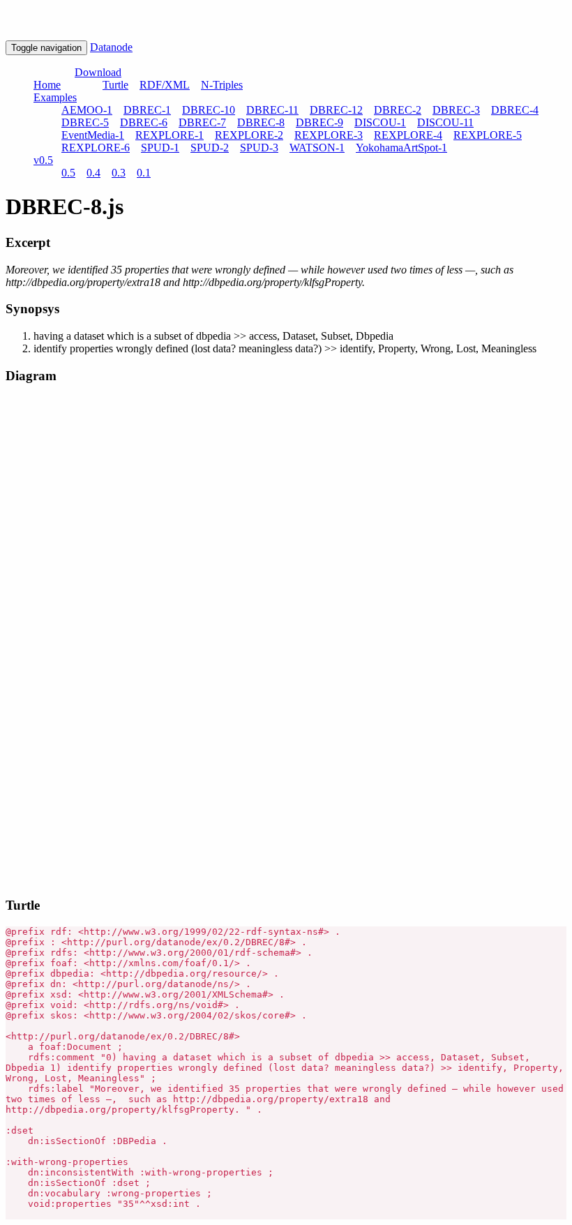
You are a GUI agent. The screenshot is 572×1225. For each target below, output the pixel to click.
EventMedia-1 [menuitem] (92, 135)
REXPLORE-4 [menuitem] (408, 135)
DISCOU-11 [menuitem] (445, 122)
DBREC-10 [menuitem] (208, 110)
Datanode (111, 47)
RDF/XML (165, 85)
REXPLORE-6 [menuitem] (95, 147)
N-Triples (222, 85)
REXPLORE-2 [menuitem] (249, 135)
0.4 (93, 173)
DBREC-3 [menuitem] (456, 110)
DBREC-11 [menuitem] (272, 110)
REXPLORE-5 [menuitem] (487, 135)
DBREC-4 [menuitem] (515, 110)
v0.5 (43, 160)
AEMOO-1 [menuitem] (86, 110)
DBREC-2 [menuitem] (397, 110)
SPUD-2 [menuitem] (209, 147)
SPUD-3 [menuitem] (259, 147)
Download (98, 72)
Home (47, 85)
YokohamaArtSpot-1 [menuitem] (401, 147)
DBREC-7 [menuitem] (202, 122)
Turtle (115, 85)
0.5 (68, 173)
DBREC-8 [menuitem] (261, 122)
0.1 (144, 173)
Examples (55, 97)
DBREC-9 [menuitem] (319, 122)
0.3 (119, 173)
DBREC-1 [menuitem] (147, 110)
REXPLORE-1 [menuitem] (169, 135)
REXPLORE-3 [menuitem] (328, 135)
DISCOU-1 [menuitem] (380, 122)
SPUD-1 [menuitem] (160, 147)
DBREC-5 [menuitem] (85, 122)
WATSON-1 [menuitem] (317, 147)
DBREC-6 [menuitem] (143, 122)
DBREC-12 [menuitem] (336, 110)
